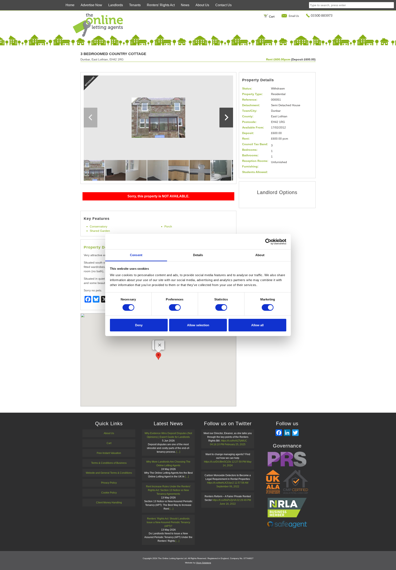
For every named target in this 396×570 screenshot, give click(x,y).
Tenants (135, 5)
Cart (271, 16)
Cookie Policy (109, 492)
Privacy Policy (109, 482)
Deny (139, 325)
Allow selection (198, 325)
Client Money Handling (109, 502)
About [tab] (259, 255)
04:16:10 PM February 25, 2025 (227, 444)
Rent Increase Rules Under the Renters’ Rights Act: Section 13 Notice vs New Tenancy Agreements (168, 490)
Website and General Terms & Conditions (109, 472)
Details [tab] (198, 255)
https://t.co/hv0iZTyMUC (234, 440)
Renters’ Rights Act (161, 5)
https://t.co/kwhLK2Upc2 (220, 482)
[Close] (160, 345)
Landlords (115, 5)
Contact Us (223, 5)
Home (70, 5)
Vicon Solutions (203, 563)
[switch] (175, 307)
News (185, 5)
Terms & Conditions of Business (109, 463)
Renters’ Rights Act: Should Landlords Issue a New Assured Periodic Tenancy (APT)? (168, 522)
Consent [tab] (136, 255)
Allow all (257, 325)
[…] (178, 451)
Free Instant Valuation (109, 453)
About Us (202, 5)
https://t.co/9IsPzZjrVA (224, 500)
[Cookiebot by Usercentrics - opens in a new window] (268, 241)
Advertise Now (91, 5)
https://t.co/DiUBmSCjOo (217, 461)
